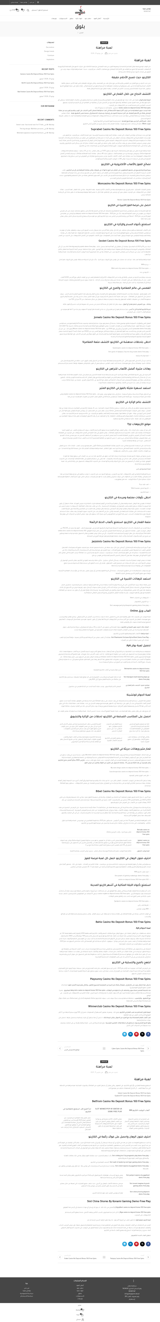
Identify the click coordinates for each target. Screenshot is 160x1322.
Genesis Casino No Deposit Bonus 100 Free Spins (37, 74)
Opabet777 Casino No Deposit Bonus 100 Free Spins (133, 1096)
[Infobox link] (147, 10)
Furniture (51, 56)
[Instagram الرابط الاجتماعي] (38, 2)
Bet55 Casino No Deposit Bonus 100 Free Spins (38, 83)
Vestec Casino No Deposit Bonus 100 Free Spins (134, 200)
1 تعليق (41, 79)
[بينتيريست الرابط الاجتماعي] (136, 1034)
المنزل (81, 33)
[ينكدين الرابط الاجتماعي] (130, 1034)
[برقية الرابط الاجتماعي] (124, 1034)
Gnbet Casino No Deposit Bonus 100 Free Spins (134, 1093)
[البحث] (28, 10)
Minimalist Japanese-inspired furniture (30, 133)
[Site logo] (80, 10)
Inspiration (50, 60)
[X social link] (142, 1034)
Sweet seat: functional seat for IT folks (29, 125)
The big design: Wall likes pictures (31, 129)
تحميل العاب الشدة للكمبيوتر (141, 1235)
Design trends (49, 51)
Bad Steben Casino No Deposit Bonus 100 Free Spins (36, 92)
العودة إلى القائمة (104, 1048)
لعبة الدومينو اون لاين (143, 469)
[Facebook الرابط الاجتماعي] (148, 1034)
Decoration (50, 47)
